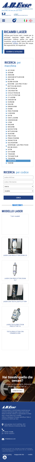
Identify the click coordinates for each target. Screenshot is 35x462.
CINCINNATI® (13, 91)
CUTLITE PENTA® (14, 95)
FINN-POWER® (13, 111)
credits (30, 454)
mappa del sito (19, 454)
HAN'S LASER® (13, 118)
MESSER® (11, 127)
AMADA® (11, 75)
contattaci (17, 391)
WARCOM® (12, 161)
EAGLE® (10, 104)
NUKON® (11, 134)
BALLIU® (11, 79)
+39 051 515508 (8, 432)
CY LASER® (11, 97)
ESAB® (10, 109)
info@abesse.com (10, 439)
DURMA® (11, 102)
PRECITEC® (12, 136)
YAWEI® (10, 163)
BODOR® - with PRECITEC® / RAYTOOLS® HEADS (17, 85)
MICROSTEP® (12, 129)
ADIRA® (10, 73)
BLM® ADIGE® (13, 82)
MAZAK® (11, 125)
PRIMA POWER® (13, 138)
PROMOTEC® (12, 140)
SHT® (10, 149)
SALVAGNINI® (13, 143)
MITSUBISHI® (12, 131)
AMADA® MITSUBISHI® (16, 77)
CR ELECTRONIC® (14, 93)
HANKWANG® (12, 120)
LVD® (10, 122)
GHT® (10, 116)
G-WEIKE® (11, 113)
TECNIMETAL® (13, 156)
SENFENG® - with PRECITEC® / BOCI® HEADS (18, 146)
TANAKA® (11, 154)
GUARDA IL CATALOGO (14, 52)
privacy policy (7, 454)
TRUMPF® (11, 158)
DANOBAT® (12, 100)
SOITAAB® (11, 152)
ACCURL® (11, 70)
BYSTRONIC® (12, 88)
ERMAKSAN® (12, 106)
